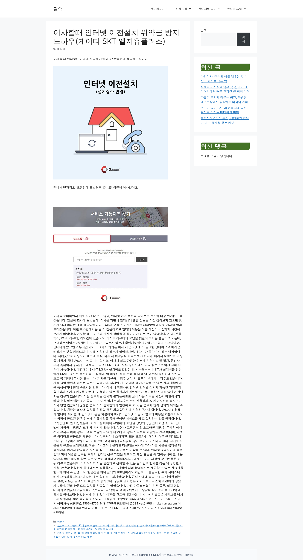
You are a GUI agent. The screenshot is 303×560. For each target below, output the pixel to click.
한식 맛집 (181, 8)
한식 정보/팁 (234, 8)
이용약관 (189, 554)
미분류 (61, 521)
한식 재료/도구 (207, 8)
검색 (204, 30)
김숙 (57, 8)
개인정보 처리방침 (172, 554)
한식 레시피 (157, 8)
